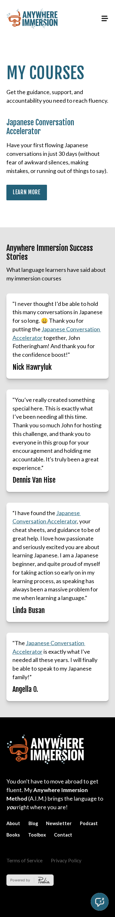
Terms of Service (24, 860)
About (13, 823)
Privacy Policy (66, 860)
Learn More (27, 192)
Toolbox (37, 835)
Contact (63, 835)
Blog (33, 823)
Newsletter (59, 823)
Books (13, 835)
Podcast (89, 823)
